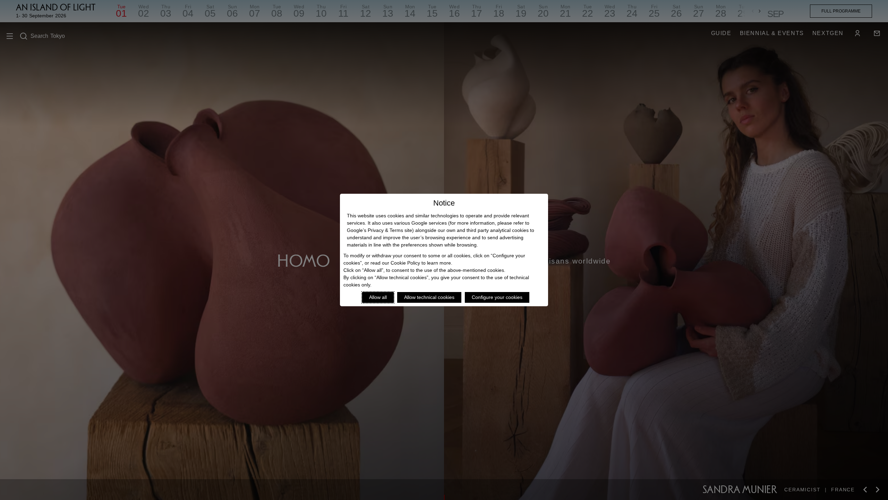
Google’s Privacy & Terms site (379, 230)
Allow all (378, 297)
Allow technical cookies (429, 297)
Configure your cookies (497, 297)
